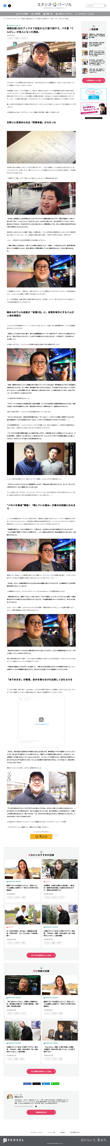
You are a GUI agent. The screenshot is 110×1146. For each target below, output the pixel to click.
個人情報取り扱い (75, 1132)
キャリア (24, 38)
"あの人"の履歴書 (21, 18)
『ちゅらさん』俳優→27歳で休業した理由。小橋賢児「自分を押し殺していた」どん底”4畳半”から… (59, 1049)
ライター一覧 (51, 1132)
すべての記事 (23, 14)
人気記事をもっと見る (93, 80)
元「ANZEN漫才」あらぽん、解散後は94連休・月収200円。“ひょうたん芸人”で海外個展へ (22, 933)
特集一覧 (49, 14)
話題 (53, 942)
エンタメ (10, 38)
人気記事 (37, 14)
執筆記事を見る (41, 1112)
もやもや (17, 897)
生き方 (17, 38)
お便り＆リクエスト (65, 14)
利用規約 (62, 1132)
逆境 (24, 897)
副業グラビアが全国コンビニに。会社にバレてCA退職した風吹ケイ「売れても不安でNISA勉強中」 (22, 887)
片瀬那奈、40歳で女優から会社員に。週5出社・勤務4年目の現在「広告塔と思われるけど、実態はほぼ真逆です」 (59, 887)
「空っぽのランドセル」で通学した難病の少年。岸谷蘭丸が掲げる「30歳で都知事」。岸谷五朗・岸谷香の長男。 (23, 1003)
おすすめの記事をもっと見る (41, 955)
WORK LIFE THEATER (11, 18)
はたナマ (48, 881)
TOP (4, 18)
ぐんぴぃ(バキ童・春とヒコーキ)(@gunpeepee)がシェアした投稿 (41, 747)
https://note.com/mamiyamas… (24, 1106)
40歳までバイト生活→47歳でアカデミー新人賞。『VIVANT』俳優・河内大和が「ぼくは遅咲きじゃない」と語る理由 (59, 933)
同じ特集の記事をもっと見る (41, 1071)
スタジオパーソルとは (86, 14)
